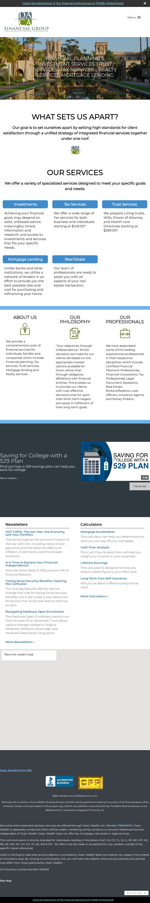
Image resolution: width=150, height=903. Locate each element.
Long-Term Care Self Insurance (103, 578)
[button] (134, 17)
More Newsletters (20, 642)
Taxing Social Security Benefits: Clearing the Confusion (35, 582)
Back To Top (134, 892)
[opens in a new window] (60, 790)
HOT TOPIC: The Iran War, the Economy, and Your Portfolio (35, 533)
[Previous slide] (4, 72)
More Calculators (94, 596)
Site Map (6, 880)
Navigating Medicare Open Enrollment (34, 611)
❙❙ (77, 97)
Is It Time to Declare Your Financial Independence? (31, 564)
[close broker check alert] (144, 3)
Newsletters (16, 524)
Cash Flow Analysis (94, 547)
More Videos (9, 478)
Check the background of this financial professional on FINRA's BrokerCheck (73, 3)
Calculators (91, 524)
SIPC (130, 825)
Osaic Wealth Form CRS (16, 770)
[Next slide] (146, 72)
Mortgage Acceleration (97, 532)
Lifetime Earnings (94, 563)
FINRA (122, 825)
